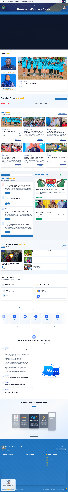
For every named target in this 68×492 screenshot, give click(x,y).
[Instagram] (60, 449)
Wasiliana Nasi (30, 1)
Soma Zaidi (20, 86)
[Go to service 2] (31, 436)
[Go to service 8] (37, 436)
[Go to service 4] (33, 436)
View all (64, 245)
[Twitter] (62, 449)
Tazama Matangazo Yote (17, 236)
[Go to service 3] (32, 436)
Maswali (4, 1)
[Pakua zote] (29, 291)
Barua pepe (24, 1)
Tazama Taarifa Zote (62, 99)
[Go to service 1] (30, 436)
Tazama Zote (29, 285)
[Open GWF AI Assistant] (65, 489)
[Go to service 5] (34, 436)
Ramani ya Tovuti (63, 489)
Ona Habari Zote (62, 113)
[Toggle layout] (14, 480)
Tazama (8, 192)
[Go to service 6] (35, 436)
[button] (17, 359)
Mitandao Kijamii (10, 1)
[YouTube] (65, 449)
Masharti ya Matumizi (54, 489)
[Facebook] (57, 449)
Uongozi (17, 1)
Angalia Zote (63, 174)
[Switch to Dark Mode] (60, 1)
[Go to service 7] (36, 436)
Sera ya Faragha (46, 489)
